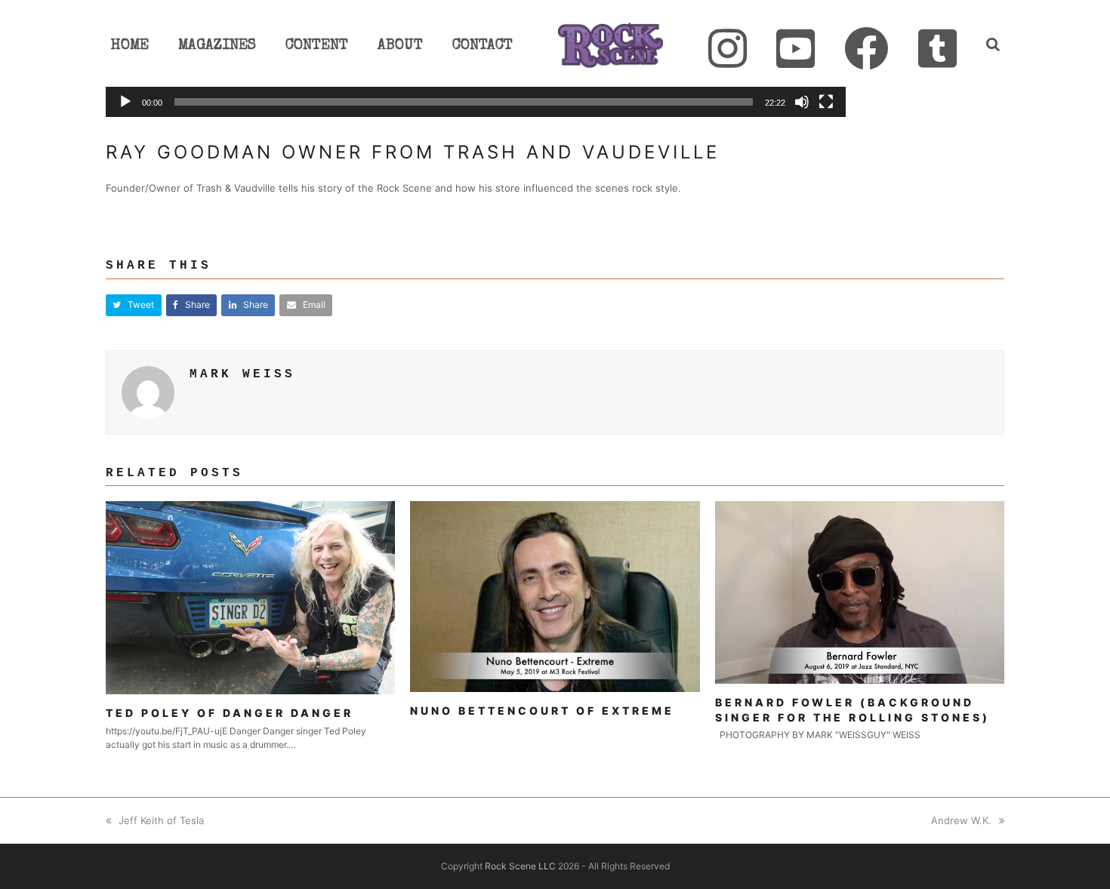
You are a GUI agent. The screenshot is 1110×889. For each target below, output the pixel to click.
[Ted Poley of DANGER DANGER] (251, 597)
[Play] (125, 101)
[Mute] (801, 101)
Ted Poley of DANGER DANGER (229, 712)
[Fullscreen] (826, 101)
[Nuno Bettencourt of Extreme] (555, 595)
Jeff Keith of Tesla (161, 820)
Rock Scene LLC (520, 866)
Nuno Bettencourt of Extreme (542, 710)
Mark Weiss (242, 374)
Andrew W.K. (961, 820)
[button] (134, 305)
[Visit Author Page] (148, 391)
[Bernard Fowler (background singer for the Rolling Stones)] (860, 592)
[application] (476, 104)
